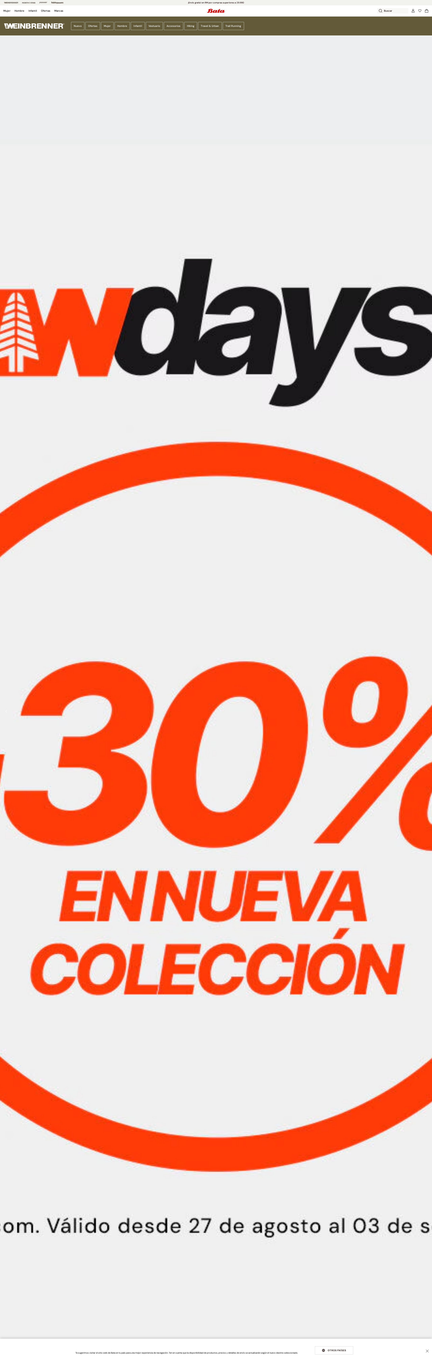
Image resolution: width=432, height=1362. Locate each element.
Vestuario (154, 26)
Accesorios (174, 26)
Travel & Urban (210, 26)
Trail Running (233, 26)
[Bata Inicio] (216, 11)
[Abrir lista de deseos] (420, 11)
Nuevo (78, 26)
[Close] (427, 1351)
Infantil (137, 26)
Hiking (191, 26)
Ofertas (92, 26)
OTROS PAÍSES (337, 1350)
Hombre (122, 26)
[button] (6, 11)
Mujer (107, 26)
